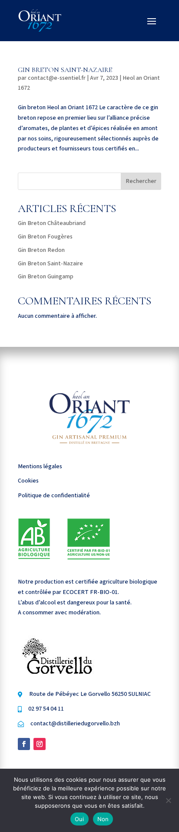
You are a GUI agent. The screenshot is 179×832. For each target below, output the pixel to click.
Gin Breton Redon (41, 250)
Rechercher (141, 181)
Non (103, 819)
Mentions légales (40, 466)
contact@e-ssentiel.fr (57, 78)
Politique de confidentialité (54, 495)
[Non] (168, 800)
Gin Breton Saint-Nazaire (65, 69)
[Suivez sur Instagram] (39, 744)
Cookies (28, 481)
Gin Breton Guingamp (45, 277)
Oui (79, 819)
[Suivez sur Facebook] (24, 744)
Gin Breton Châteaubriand (52, 223)
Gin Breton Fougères (45, 237)
